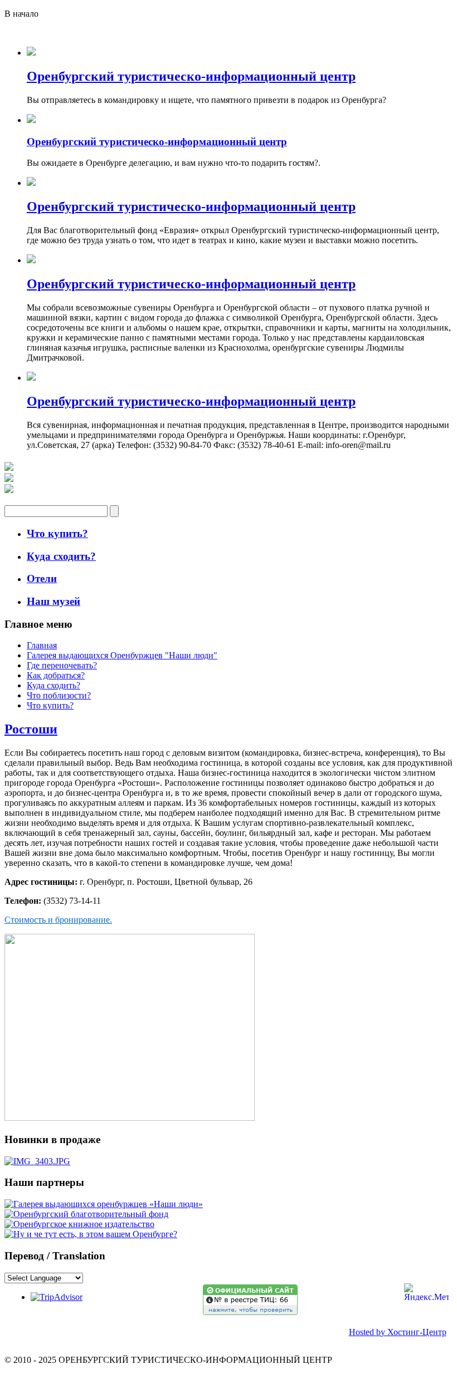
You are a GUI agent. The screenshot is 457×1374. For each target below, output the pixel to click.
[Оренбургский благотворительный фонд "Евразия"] (86, 1214)
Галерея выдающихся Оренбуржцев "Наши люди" (122, 655)
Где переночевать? (62, 665)
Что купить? (50, 705)
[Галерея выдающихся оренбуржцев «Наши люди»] (103, 1204)
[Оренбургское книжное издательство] (79, 1224)
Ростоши (30, 729)
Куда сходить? (53, 685)
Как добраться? (56, 675)
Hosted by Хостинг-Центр (397, 1332)
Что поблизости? (59, 695)
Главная (42, 645)
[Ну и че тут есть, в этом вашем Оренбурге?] (90, 1234)
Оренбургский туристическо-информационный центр (191, 76)
